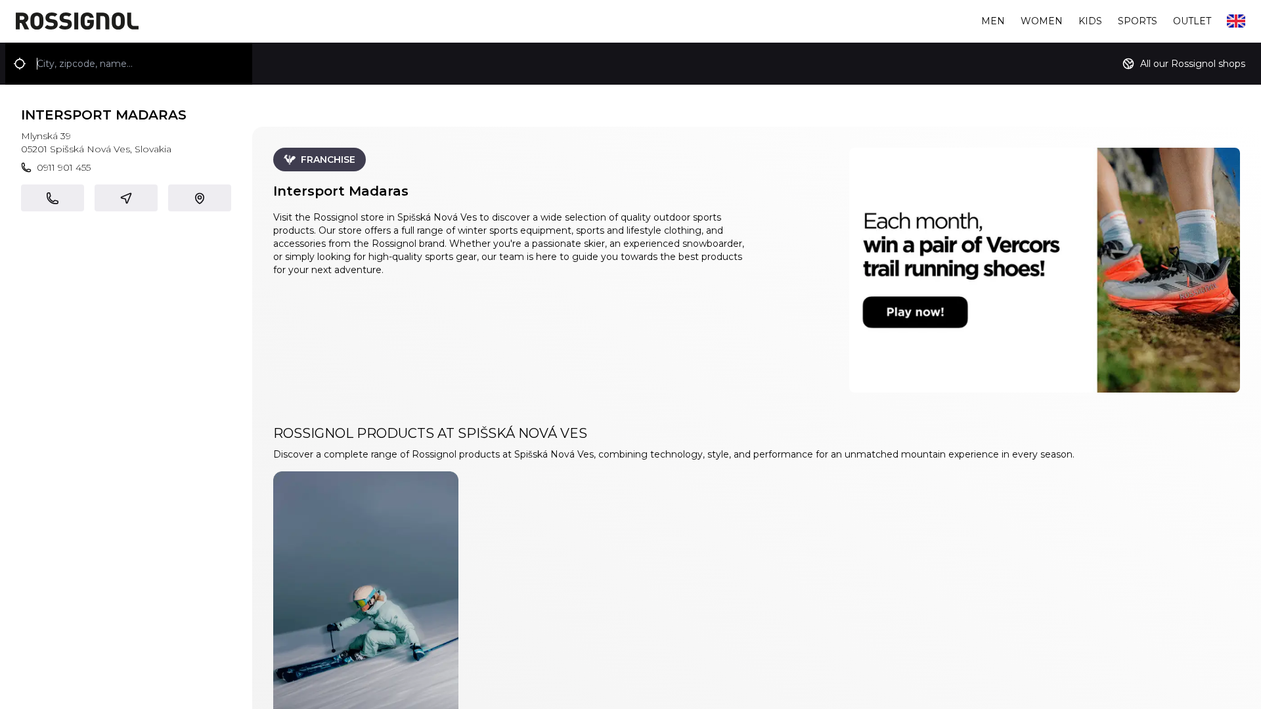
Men (993, 21)
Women (1042, 21)
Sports (1137, 21)
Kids (1090, 21)
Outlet (1192, 21)
